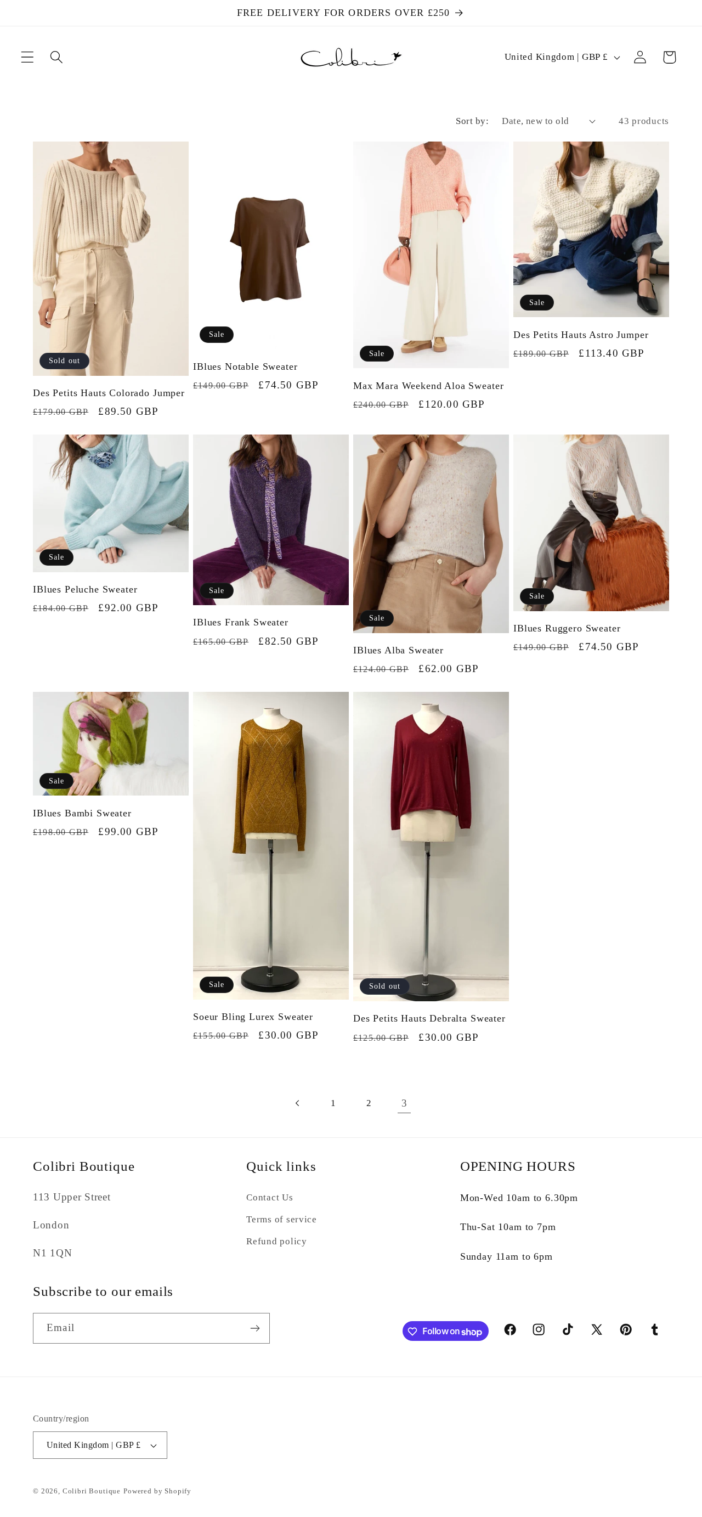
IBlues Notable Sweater (245, 366)
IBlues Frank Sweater (240, 622)
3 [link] (404, 1103)
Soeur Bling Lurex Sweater (253, 1016)
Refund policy (276, 1241)
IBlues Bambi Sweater (82, 813)
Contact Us (269, 1197)
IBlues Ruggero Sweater (566, 628)
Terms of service (281, 1219)
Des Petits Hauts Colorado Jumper (109, 392)
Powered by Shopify (157, 1491)
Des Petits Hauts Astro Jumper (580, 334)
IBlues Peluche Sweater (85, 589)
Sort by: (472, 121)
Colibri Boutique (92, 1491)
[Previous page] (297, 1103)
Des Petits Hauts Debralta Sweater (429, 1018)
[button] (27, 57)
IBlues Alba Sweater (398, 650)
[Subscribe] (254, 1328)
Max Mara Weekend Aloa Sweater (428, 385)
